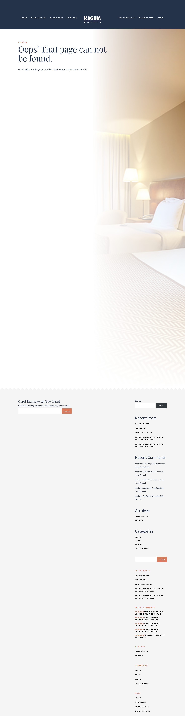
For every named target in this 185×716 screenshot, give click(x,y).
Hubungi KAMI (146, 18)
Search (138, 401)
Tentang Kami (39, 18)
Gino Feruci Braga (143, 432)
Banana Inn (140, 428)
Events (138, 537)
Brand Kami (56, 18)
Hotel (138, 541)
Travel (138, 544)
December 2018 (141, 516)
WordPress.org (142, 711)
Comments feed (142, 706)
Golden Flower (142, 424)
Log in (138, 698)
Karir (161, 18)
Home (24, 18)
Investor (72, 18)
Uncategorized (142, 548)
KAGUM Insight (126, 18)
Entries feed (140, 702)
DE (166, 7)
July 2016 (139, 520)
